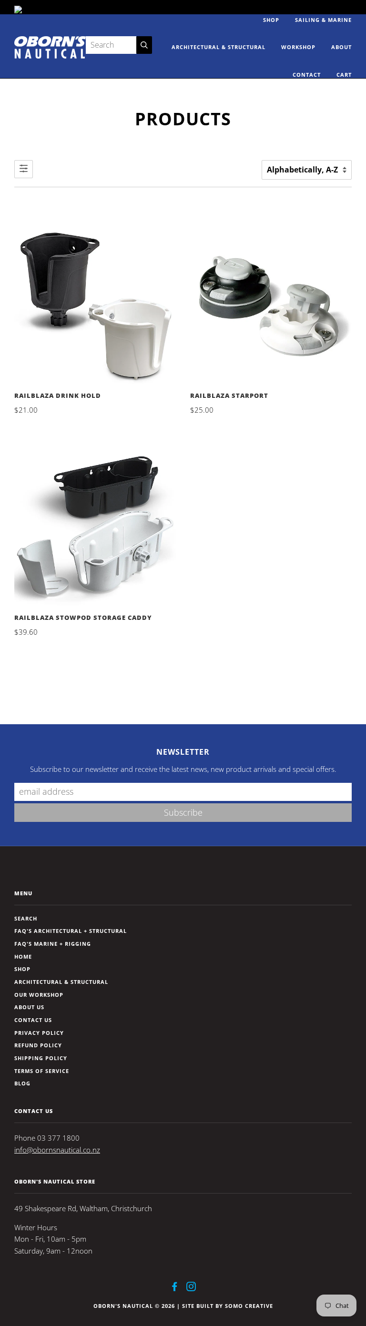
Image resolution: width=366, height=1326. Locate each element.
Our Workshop (38, 994)
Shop (271, 19)
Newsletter (183, 752)
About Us (29, 1007)
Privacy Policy (39, 1032)
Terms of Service (41, 1070)
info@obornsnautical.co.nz (57, 1150)
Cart (344, 74)
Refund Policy (38, 1045)
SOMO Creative (249, 1305)
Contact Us (33, 1019)
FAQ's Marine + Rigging (52, 943)
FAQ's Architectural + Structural (70, 930)
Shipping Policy (40, 1058)
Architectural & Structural (218, 47)
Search (25, 918)
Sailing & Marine (323, 19)
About (341, 47)
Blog (22, 1083)
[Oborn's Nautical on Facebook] (175, 1288)
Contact (307, 74)
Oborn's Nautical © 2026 (134, 1305)
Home (23, 956)
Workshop (298, 47)
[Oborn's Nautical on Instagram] (191, 1288)
